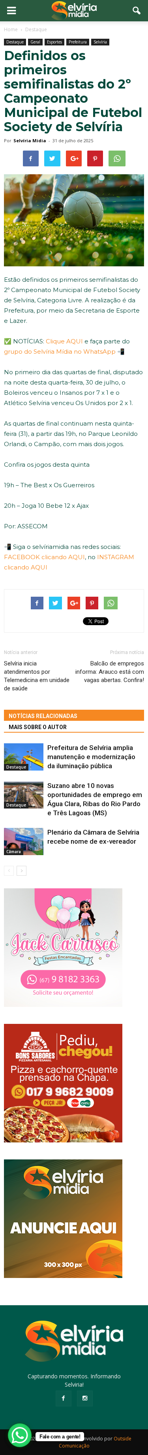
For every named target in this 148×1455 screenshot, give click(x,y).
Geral (35, 42)
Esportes (54, 42)
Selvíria (100, 42)
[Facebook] (63, 1398)
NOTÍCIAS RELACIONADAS (43, 716)
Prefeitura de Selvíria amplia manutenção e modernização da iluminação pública (91, 757)
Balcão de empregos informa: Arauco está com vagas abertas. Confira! (109, 672)
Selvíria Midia (29, 140)
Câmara (13, 851)
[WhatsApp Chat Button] (20, 1435)
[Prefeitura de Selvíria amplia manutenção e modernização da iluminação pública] (23, 757)
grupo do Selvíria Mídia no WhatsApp (60, 351)
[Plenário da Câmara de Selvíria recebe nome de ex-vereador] (23, 841)
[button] (137, 10)
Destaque (15, 42)
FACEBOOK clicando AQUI (44, 557)
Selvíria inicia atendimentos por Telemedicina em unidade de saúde (36, 676)
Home (11, 29)
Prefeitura (78, 42)
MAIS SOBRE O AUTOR (38, 727)
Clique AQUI (64, 341)
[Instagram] (85, 1398)
